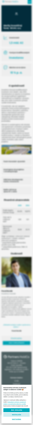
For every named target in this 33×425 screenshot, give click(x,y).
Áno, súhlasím (16, 410)
